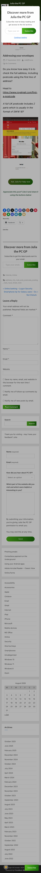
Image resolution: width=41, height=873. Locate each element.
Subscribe (29, 31)
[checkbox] (6, 867)
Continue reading (20, 37)
